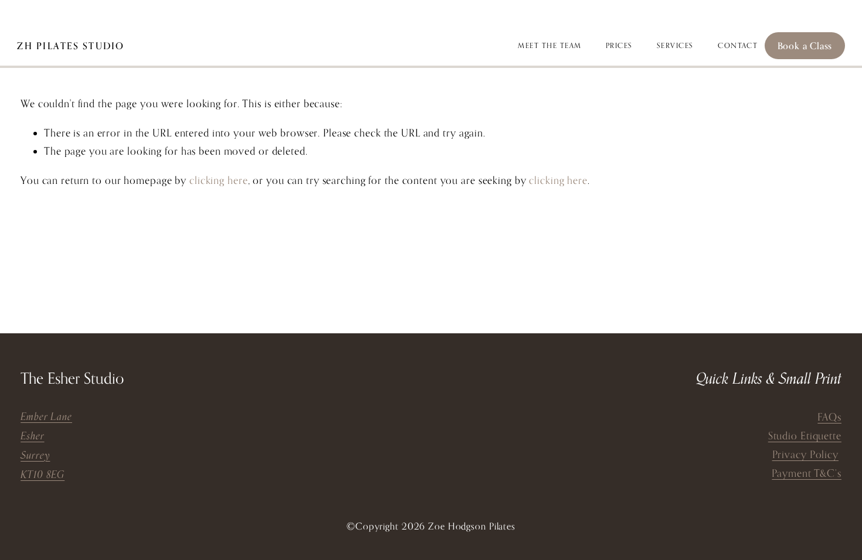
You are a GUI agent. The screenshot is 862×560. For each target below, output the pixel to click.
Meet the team (549, 45)
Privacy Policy (805, 454)
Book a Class (805, 46)
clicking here (218, 180)
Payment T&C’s (806, 473)
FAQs (829, 417)
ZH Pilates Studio (70, 46)
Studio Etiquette (804, 435)
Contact (738, 45)
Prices (619, 45)
